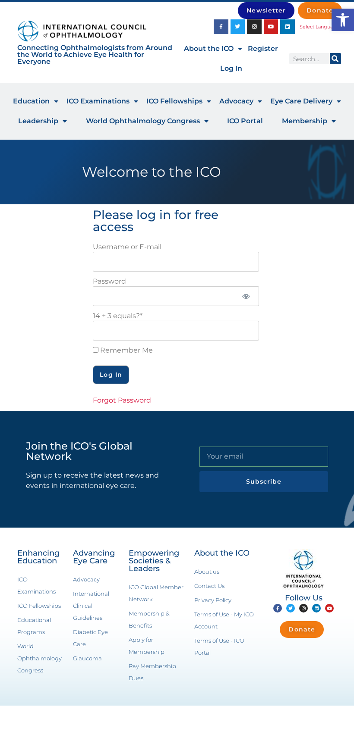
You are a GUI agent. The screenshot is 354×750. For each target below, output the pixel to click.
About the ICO (209, 48)
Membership (304, 121)
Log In (231, 68)
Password (109, 281)
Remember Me (125, 350)
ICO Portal (245, 121)
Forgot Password (122, 400)
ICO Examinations (98, 101)
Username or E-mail (127, 247)
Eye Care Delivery (301, 101)
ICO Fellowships (174, 101)
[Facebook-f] (221, 26)
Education (31, 101)
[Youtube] (271, 26)
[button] (343, 20)
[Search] (335, 58)
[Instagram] (254, 26)
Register (263, 48)
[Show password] (246, 296)
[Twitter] (238, 26)
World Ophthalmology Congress (143, 121)
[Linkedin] (287, 26)
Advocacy (236, 101)
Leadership (38, 121)
